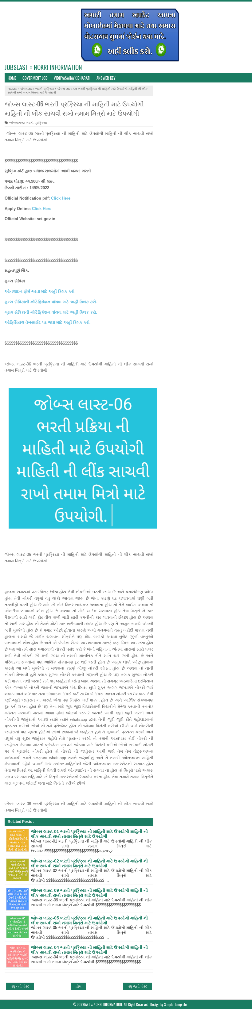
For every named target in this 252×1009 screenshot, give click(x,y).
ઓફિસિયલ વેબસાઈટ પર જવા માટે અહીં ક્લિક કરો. (48, 322)
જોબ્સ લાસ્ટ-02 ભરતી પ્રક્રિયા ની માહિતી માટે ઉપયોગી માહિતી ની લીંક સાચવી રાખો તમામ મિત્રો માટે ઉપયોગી (89, 863)
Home (12, 78)
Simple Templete (175, 1004)
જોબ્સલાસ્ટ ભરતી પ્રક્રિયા (37, 88)
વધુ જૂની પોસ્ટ (137, 986)
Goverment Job (35, 78)
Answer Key (106, 78)
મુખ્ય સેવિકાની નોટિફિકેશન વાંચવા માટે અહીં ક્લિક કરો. (51, 302)
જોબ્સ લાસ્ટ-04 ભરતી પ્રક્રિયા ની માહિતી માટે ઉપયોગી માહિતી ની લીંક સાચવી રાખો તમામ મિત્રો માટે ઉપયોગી (89, 950)
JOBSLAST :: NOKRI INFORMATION (43, 67)
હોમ (78, 986)
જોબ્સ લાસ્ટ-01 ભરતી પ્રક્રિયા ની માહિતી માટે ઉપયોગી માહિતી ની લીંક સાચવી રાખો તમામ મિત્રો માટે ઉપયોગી (89, 834)
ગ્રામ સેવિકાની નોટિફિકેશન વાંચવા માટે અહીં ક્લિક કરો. (51, 312)
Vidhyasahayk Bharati (72, 78)
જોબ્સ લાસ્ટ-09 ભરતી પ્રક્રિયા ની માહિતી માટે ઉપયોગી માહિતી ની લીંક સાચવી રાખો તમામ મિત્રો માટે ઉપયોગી (89, 893)
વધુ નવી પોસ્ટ (20, 986)
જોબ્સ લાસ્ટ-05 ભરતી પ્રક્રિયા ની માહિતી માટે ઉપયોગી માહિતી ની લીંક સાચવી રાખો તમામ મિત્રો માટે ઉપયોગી (89, 920)
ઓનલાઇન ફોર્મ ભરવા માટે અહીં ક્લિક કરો (39, 291)
